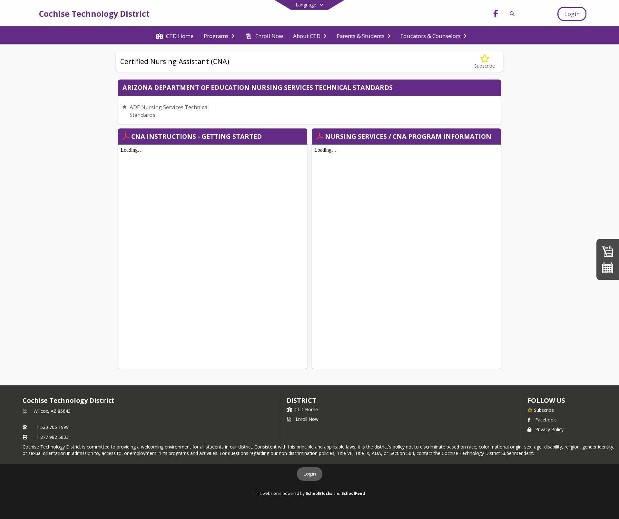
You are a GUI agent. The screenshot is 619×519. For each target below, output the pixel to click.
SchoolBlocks (319, 493)
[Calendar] (608, 268)
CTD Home (306, 409)
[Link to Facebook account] (495, 15)
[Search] (511, 14)
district (301, 400)
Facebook (545, 420)
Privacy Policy (549, 429)
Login (309, 474)
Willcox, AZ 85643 (52, 411)
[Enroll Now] (608, 251)
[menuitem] (175, 35)
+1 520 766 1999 (51, 427)
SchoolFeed (353, 493)
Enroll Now (307, 419)
